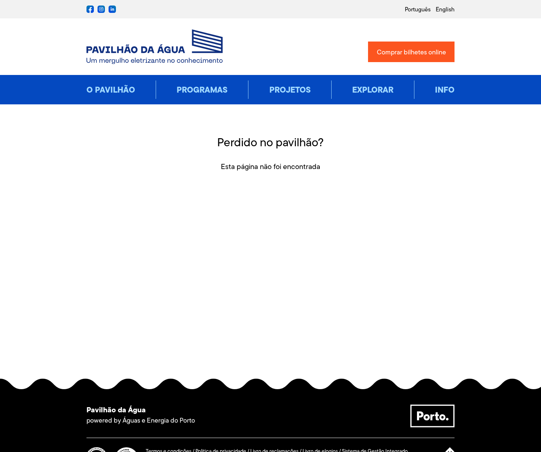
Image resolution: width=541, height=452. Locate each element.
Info (445, 89)
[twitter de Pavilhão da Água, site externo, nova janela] (112, 11)
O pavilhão (110, 89)
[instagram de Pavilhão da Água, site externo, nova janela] (101, 11)
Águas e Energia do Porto (159, 420)
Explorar (372, 89)
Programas (202, 89)
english (445, 9)
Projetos (290, 89)
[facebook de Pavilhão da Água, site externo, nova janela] (90, 11)
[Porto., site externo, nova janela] (432, 425)
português (418, 9)
